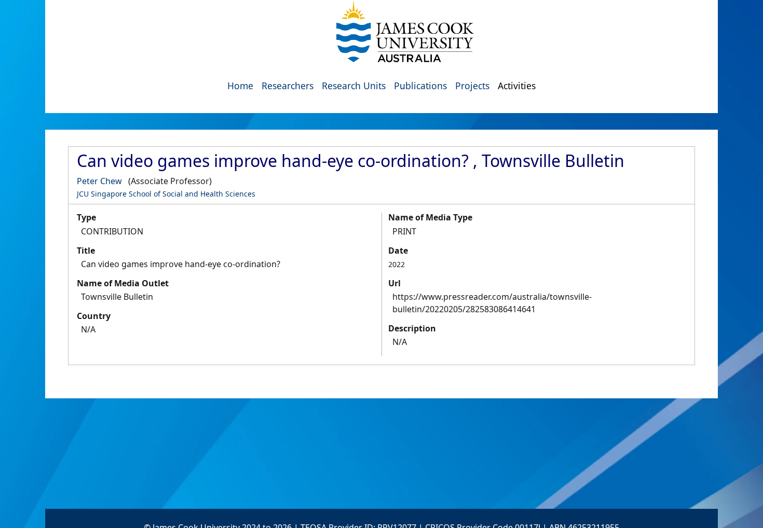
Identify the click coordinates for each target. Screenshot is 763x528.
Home (240, 85)
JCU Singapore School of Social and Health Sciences (166, 194)
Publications (420, 85)
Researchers (288, 85)
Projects (472, 85)
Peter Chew (99, 181)
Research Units (354, 85)
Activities (517, 85)
